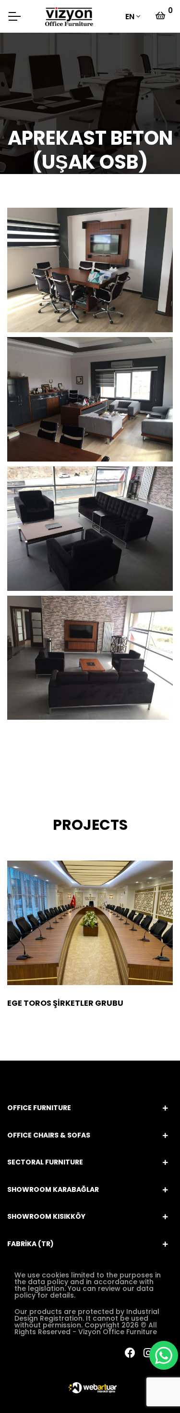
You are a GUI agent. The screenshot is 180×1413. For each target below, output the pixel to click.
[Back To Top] (26, 1386)
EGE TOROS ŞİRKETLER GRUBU (65, 1003)
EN (129, 16)
